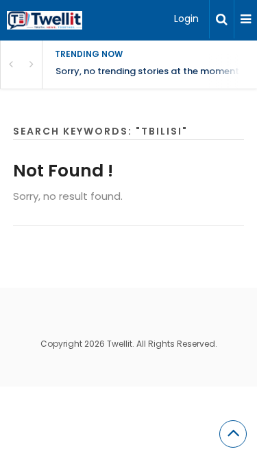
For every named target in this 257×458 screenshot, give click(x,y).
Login (186, 18)
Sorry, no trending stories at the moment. (148, 71)
